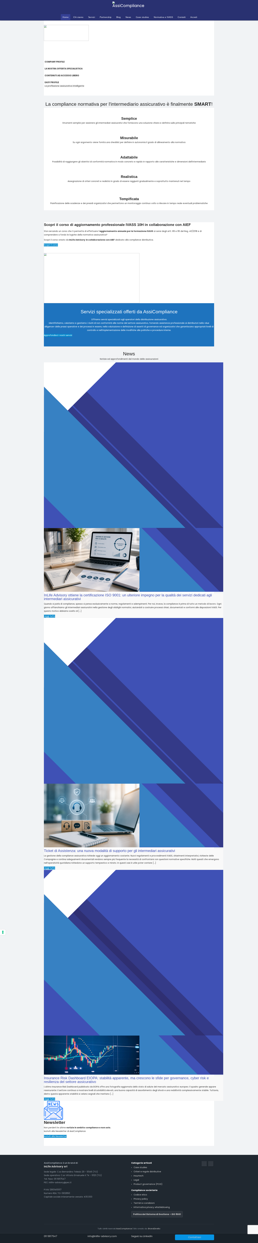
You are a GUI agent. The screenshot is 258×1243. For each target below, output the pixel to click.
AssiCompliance (124, 1228)
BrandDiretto (154, 1228)
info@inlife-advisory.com (102, 1236)
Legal (136, 1179)
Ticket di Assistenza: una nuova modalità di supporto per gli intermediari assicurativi (109, 851)
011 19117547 (50, 1236)
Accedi (193, 17)
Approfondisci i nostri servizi (58, 335)
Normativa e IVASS (163, 17)
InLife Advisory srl (55, 1166)
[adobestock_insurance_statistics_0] (91, 1055)
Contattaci (194, 1237)
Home (66, 17)
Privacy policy (141, 1198)
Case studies (142, 17)
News (128, 17)
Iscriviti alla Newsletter (55, 1136)
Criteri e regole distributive (147, 1171)
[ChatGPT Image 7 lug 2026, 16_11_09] (91, 815)
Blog (118, 17)
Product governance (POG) (148, 1184)
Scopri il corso (51, 245)
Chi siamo (78, 17)
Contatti (182, 17)
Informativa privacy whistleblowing (152, 1207)
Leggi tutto (49, 616)
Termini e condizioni (144, 1203)
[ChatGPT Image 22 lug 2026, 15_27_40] (91, 559)
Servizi (91, 17)
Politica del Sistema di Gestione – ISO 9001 (157, 1214)
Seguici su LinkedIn (141, 1236)
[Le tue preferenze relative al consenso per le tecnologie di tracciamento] (3, 932)
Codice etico (140, 1194)
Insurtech (138, 1175)
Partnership (106, 17)
